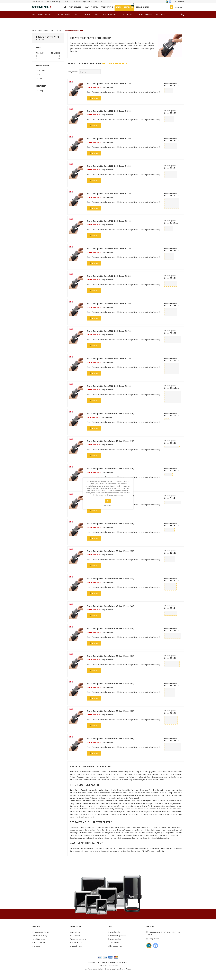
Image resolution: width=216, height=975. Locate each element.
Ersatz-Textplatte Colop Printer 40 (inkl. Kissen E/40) (110, 606)
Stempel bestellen (114, 932)
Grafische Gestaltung (39, 935)
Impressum (36, 946)
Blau (40, 78)
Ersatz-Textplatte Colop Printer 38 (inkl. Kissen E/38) (110, 578)
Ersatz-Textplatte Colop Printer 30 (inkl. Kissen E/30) (110, 523)
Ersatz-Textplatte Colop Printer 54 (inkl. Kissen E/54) (110, 683)
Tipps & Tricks (75, 932)
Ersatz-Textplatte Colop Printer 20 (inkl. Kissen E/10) (110, 468)
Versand (129, 969)
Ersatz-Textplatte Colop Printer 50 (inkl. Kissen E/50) (110, 656)
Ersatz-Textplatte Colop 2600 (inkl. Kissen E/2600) (109, 166)
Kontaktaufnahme (38, 939)
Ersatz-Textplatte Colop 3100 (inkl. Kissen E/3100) (109, 221)
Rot (40, 74)
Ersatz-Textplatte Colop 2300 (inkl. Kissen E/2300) (109, 111)
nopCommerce (112, 965)
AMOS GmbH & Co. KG (40, 932)
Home (33, 30)
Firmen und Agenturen (78, 939)
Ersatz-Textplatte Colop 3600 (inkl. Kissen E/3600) (109, 303)
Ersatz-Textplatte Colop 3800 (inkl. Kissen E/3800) (109, 358)
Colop (41, 91)
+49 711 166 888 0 (74, 1)
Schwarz (42, 70)
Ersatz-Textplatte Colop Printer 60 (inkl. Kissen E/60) (110, 738)
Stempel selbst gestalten (117, 935)
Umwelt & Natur (76, 946)
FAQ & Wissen (75, 935)
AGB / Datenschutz (39, 942)
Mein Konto (180, 1)
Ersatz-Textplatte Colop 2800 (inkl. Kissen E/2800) (109, 193)
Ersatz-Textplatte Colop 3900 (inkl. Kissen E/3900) (109, 386)
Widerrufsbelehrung (115, 946)
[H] (65, 7)
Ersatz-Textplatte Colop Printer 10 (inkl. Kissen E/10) (110, 413)
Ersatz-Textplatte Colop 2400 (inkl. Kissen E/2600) (109, 138)
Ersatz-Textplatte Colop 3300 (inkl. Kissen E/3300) (109, 248)
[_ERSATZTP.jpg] (76, 89)
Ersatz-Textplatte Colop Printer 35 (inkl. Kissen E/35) (110, 551)
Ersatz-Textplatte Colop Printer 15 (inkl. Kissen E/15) (110, 441)
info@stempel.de (155, 939)
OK (108, 501)
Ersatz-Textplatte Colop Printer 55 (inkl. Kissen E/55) (110, 711)
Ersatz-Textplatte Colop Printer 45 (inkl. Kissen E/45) (110, 628)
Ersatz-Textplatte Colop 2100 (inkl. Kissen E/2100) (109, 83)
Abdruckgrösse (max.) (171, 84)
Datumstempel (113, 942)
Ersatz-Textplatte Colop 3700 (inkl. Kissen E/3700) (109, 331)
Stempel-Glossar (76, 942)
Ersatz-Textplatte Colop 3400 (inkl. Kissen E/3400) (109, 276)
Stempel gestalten (114, 939)
